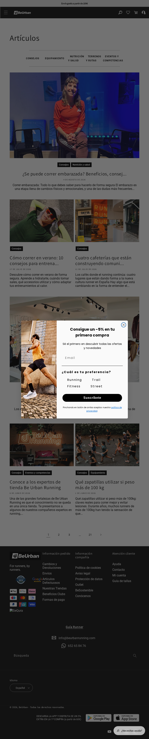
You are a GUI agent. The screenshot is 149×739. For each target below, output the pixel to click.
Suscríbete (92, 397)
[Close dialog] (123, 324)
